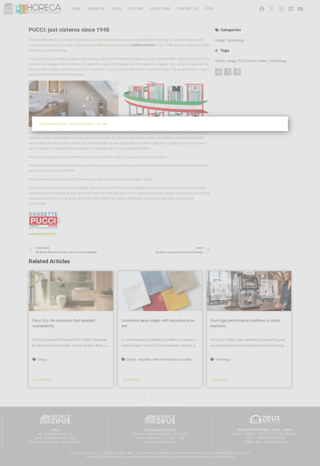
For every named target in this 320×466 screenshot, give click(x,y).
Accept (102, 124)
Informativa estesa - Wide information (67, 124)
